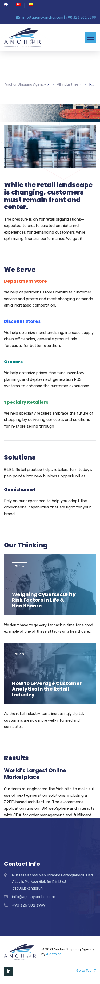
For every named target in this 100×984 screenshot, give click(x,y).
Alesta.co (54, 954)
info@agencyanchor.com (42, 17)
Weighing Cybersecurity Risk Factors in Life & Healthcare (44, 600)
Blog (20, 566)
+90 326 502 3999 (81, 17)
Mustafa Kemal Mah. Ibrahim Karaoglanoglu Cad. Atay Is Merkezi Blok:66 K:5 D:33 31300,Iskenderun (53, 882)
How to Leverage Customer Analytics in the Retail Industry (47, 689)
